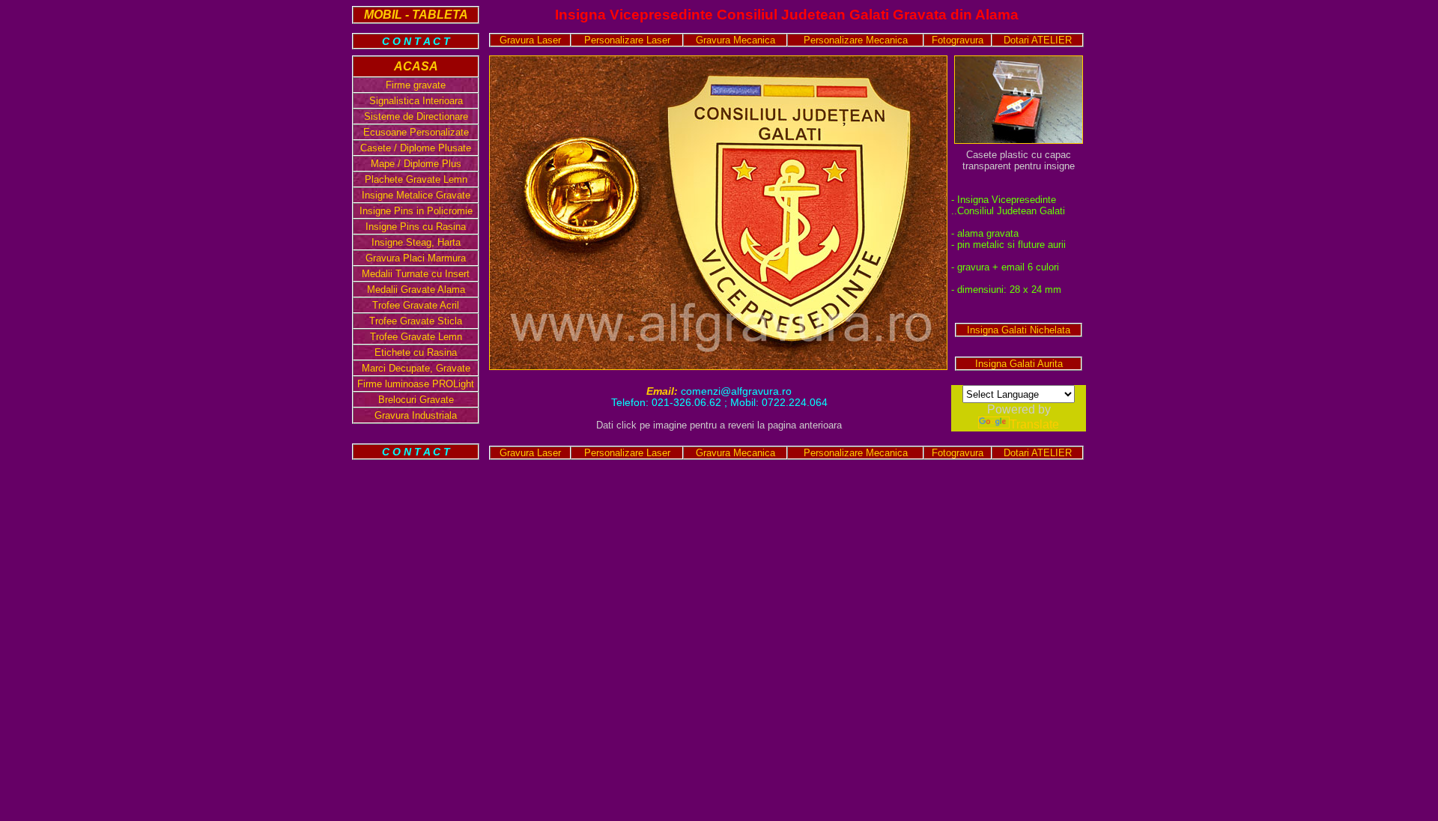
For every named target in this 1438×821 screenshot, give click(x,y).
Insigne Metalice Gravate (416, 195)
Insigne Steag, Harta (416, 242)
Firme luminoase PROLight (415, 384)
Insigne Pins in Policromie (416, 210)
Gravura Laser (530, 40)
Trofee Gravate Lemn (416, 336)
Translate (1034, 424)
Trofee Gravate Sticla (415, 321)
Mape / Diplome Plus (416, 163)
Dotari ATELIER (1038, 40)
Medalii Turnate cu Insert (416, 273)
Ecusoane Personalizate (416, 132)
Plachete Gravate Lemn (416, 179)
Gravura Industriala (415, 415)
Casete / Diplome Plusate (415, 148)
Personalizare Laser (627, 40)
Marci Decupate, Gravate (416, 368)
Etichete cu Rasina (415, 352)
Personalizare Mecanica (856, 40)
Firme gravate (416, 85)
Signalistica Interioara (416, 100)
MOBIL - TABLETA (416, 14)
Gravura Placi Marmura (415, 258)
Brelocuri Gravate (416, 399)
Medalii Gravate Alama (416, 289)
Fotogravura (957, 40)
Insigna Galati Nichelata (1018, 330)
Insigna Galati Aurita (1019, 363)
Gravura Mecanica (735, 40)
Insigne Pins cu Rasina (415, 226)
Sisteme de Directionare (416, 116)
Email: (663, 391)
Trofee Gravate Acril (415, 305)
